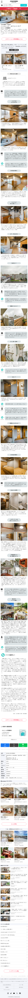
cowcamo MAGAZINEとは (7, 984)
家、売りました (4, 960)
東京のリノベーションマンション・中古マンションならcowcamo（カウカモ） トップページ (14, 982)
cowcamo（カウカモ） (21, 46)
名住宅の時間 (3, 954)
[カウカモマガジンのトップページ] (14, 1)
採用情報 (7, 987)
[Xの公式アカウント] (17, 993)
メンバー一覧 (21, 984)
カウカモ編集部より (5, 966)
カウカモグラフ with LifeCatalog (7, 934)
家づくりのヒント (4, 957)
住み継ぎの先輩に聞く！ (6, 946)
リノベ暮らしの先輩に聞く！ (7, 929)
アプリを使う (23, 5)
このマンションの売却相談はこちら (14, 39)
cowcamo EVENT (4, 937)
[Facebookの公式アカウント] (20, 993)
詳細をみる (13, 739)
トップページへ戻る (14, 971)
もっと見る (14, 824)
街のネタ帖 (3, 949)
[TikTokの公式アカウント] (11, 993)
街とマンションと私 (5, 940)
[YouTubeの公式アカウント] (14, 993)
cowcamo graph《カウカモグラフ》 (8, 932)
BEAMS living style (5, 943)
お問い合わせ (21, 987)
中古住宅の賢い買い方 (5, 963)
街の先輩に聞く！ (4, 926)
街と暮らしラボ (4, 951)
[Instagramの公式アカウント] (8, 993)
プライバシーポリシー (7, 989)
